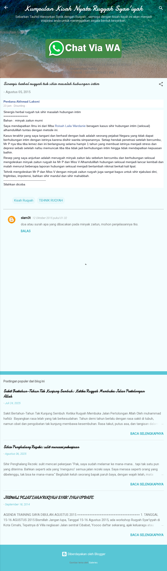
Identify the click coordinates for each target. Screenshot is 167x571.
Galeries (93, 562)
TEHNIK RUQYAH (51, 200)
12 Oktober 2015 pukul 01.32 (49, 218)
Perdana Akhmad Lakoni (21, 101)
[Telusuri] (161, 8)
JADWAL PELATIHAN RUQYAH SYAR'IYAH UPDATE (48, 497)
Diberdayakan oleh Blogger (86, 554)
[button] (161, 85)
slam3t (26, 218)
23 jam (7, 105)
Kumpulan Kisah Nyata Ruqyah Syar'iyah (83, 8)
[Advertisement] (83, 333)
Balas (26, 231)
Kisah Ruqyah (23, 200)
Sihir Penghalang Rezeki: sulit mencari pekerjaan (41, 447)
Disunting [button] (19, 105)
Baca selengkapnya (147, 434)
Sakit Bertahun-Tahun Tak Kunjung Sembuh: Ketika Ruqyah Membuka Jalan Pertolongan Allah (73, 393)
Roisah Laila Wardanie (70, 126)
